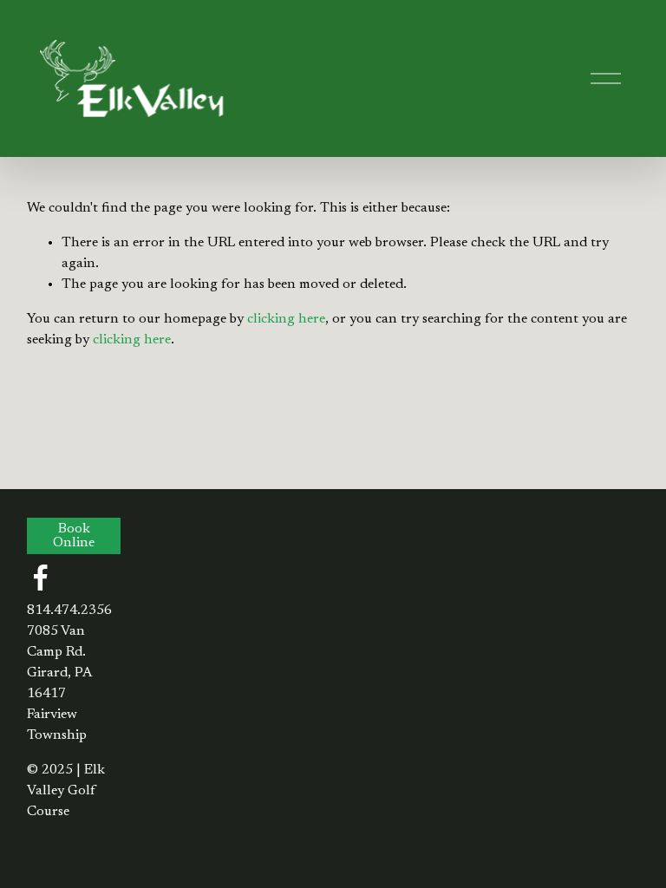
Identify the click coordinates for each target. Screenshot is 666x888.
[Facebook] (41, 577)
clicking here (286, 319)
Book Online (74, 536)
